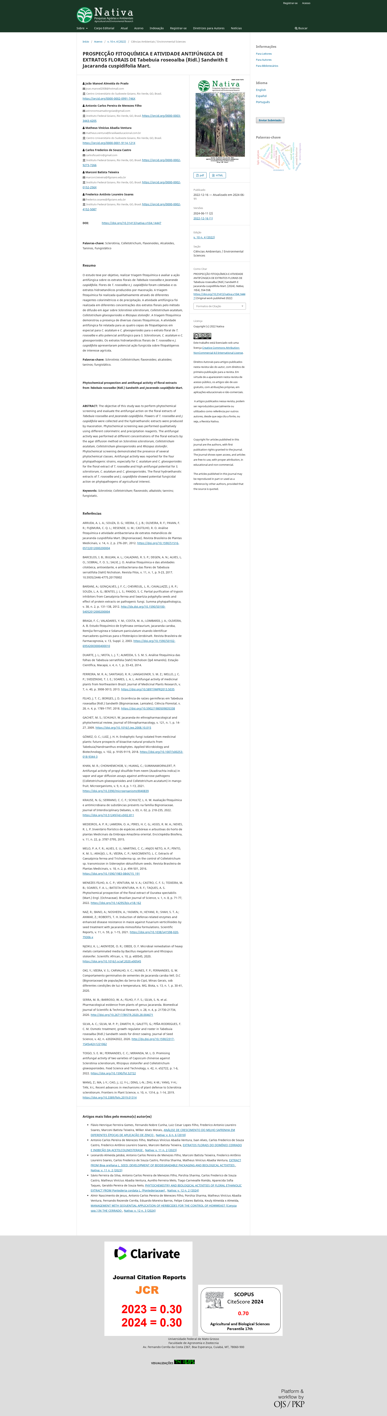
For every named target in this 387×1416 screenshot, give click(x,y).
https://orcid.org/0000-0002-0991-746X (109, 98)
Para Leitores (264, 53)
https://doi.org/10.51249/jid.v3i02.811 (108, 815)
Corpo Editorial (104, 28)
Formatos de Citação (208, 306)
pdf (201, 175)
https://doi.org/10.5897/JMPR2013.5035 (148, 689)
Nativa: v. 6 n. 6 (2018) (171, 1135)
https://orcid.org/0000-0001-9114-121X (109, 143)
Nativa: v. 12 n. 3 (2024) (140, 1211)
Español (261, 96)
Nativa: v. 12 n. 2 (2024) (183, 1190)
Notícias (236, 28)
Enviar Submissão (270, 120)
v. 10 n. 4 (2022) (116, 41)
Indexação (157, 28)
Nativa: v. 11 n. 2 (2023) (161, 1150)
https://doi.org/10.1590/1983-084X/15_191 (111, 873)
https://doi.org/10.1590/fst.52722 (113, 1073)
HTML (219, 175)
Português (263, 102)
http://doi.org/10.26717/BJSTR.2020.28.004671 (122, 1015)
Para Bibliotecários (267, 66)
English (261, 90)
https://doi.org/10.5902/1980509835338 (148, 708)
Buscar (303, 28)
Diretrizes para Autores (209, 28)
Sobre (81, 28)
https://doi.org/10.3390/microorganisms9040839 (116, 791)
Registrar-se (178, 28)
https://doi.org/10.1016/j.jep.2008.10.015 (123, 727)
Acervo (138, 28)
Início (86, 41)
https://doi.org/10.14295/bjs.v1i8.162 (116, 903)
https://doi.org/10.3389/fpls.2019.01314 (110, 1097)
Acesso (306, 3)
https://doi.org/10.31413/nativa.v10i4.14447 (131, 223)
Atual (124, 28)
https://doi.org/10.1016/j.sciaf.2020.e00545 (112, 961)
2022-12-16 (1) (203, 218)
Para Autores (264, 60)
